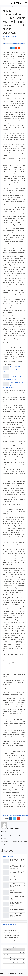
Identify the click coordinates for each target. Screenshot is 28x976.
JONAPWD (23, 815)
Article (4, 815)
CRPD (7, 815)
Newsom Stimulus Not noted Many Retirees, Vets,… (17, 914)
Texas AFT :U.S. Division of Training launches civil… (17, 903)
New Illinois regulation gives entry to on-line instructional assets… (14, 385)
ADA (6, 928)
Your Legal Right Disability (11, 935)
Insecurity (18, 815)
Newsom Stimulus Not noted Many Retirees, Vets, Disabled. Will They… (14, 377)
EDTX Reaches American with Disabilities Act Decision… (17, 891)
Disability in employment (11, 937)
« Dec (13, 967)
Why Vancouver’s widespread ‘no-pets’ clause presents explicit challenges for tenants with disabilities (14, 843)
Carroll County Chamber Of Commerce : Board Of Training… (17, 885)
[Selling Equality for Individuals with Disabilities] (6, 867)
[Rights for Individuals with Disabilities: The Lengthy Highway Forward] (6, 861)
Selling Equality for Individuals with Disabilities (17, 866)
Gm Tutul (10, 975)
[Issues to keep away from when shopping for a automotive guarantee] (6, 878)
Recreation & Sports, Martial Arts (12, 940)
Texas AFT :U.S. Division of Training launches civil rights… (14, 369)
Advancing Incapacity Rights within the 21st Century (17, 871)
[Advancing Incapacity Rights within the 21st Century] (6, 872)
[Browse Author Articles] (4, 824)
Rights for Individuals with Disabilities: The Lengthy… (17, 860)
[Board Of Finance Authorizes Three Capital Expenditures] (6, 909)
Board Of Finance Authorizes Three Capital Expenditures (17, 908)
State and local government (9, 36)
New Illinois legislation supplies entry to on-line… (17, 897)
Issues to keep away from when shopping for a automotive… (17, 878)
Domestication (12, 815)
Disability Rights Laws (10, 930)
